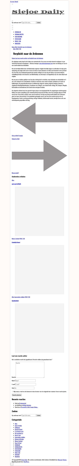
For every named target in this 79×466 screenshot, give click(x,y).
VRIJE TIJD (18, 41)
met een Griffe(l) (16, 184)
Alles (14, 49)
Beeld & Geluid (18, 429)
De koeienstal (22, 403)
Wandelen (17, 456)
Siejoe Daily (38, 12)
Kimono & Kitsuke (19, 439)
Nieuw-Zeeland (15, 239)
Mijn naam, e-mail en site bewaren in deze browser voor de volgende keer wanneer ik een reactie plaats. (40, 391)
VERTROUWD (18, 37)
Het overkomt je (19, 433)
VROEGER (17, 43)
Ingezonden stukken (20, 297)
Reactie (14, 377)
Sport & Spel (18, 443)
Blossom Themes (62, 460)
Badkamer (17, 428)
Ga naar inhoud (14, 2)
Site (13, 388)
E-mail (14, 384)
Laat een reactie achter (29, 58)
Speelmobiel (15, 301)
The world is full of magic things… (29, 407)
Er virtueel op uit (19, 431)
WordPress (26, 462)
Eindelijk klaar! (16, 242)
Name (13, 381)
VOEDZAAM (18, 39)
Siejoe (13, 58)
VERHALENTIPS (19, 34)
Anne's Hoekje (18, 426)
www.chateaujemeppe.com (46, 63)
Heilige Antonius (27, 405)
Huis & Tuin (18, 435)
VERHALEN (18, 32)
